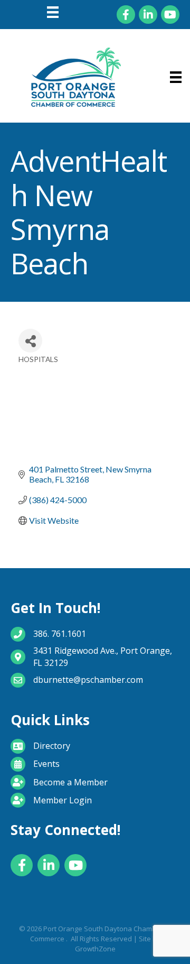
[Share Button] (30, 341)
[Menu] (53, 12)
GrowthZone (95, 948)
